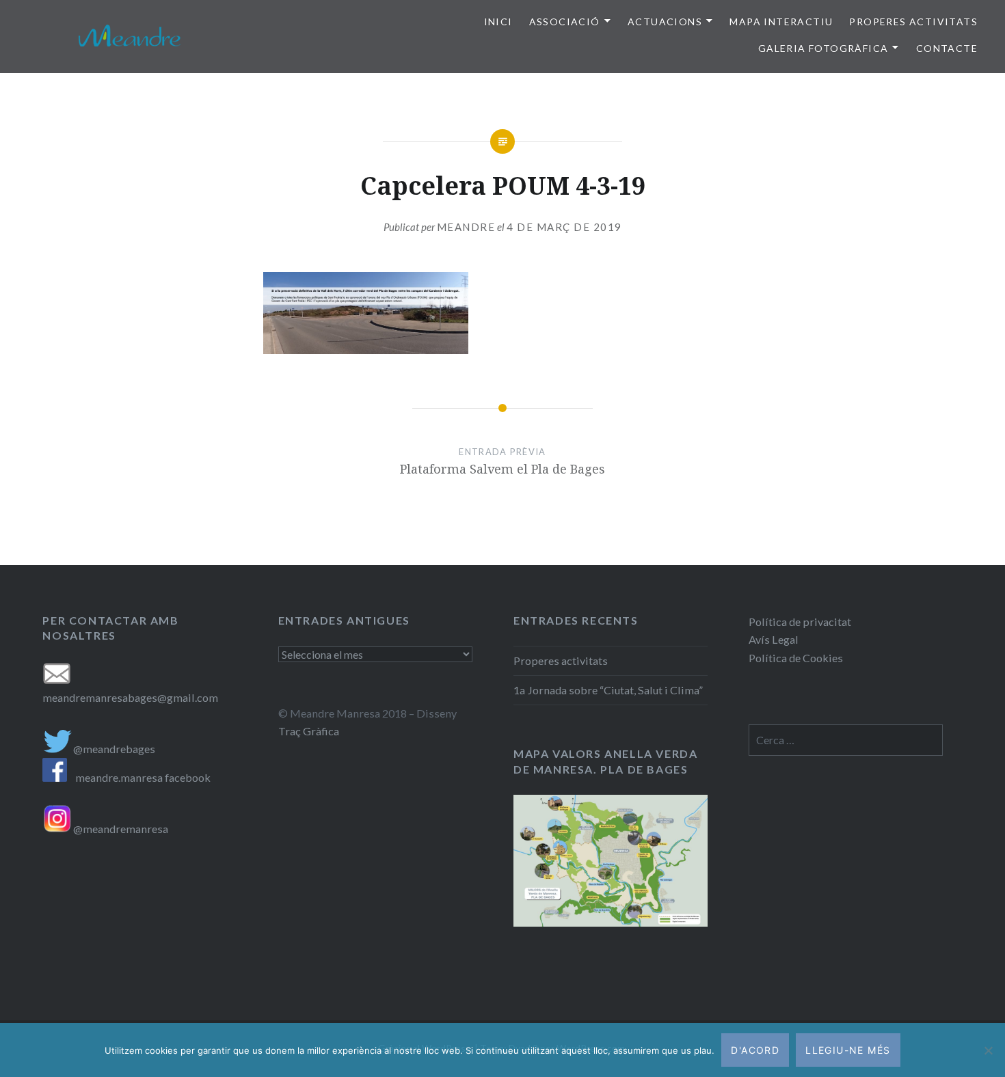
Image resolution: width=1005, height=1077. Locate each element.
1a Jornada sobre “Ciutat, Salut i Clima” (608, 689)
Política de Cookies (796, 657)
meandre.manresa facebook (143, 777)
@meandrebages (114, 748)
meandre (466, 227)
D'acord (755, 1050)
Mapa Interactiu (781, 21)
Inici (498, 21)
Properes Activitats (913, 21)
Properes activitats (560, 660)
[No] (988, 1050)
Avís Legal (774, 639)
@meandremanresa (119, 828)
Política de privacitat (800, 621)
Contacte (947, 48)
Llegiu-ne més (847, 1050)
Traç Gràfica (308, 730)
